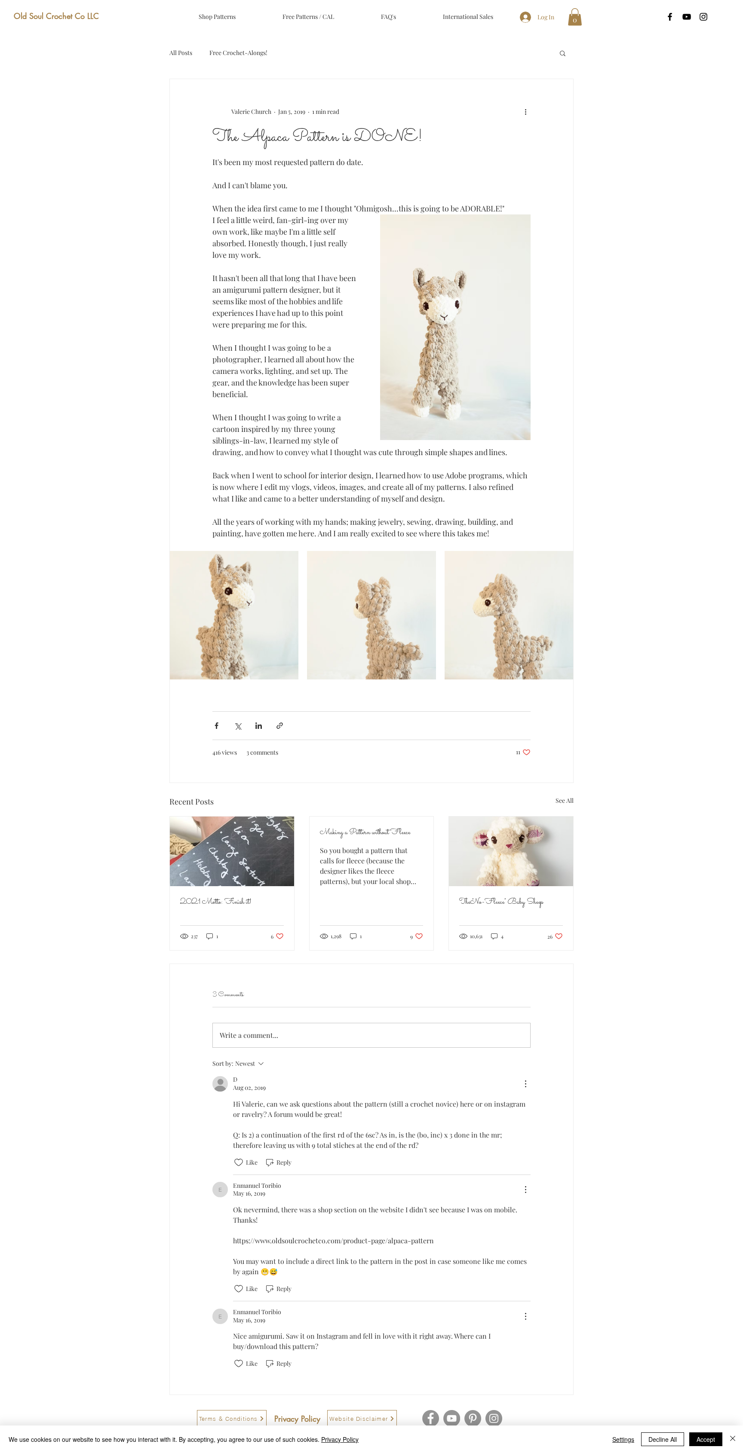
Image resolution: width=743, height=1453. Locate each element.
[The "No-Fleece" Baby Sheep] (511, 851)
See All (565, 800)
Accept (706, 1439)
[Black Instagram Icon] (703, 17)
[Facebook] (430, 1418)
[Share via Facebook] (216, 726)
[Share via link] (280, 726)
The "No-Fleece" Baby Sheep (501, 902)
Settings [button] (623, 1439)
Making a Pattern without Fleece (365, 832)
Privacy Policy (340, 1439)
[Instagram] (493, 1418)
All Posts (180, 53)
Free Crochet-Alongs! (238, 53)
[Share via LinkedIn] (259, 726)
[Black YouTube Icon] (687, 17)
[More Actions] (525, 1084)
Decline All (662, 1439)
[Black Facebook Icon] (670, 17)
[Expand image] (234, 615)
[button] (575, 17)
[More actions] (525, 112)
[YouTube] (451, 1418)
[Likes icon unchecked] (238, 1162)
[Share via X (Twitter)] (237, 726)
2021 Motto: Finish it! (216, 902)
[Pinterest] (472, 1418)
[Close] (733, 1439)
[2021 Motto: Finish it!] (232, 851)
